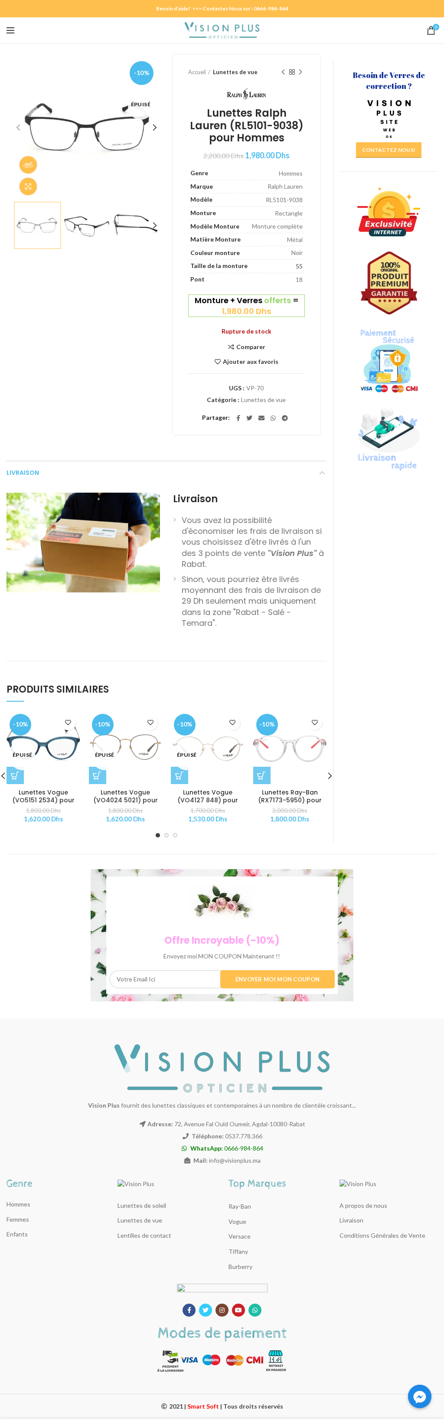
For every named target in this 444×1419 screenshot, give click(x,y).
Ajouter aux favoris (250, 362)
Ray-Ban (240, 1206)
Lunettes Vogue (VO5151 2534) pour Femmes (43, 800)
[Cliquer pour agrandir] (28, 186)
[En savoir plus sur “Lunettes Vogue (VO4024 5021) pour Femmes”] (97, 775)
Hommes (18, 1204)
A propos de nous (363, 1205)
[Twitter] (249, 418)
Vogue (237, 1221)
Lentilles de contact (144, 1235)
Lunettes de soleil (142, 1205)
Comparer (250, 347)
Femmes (18, 1219)
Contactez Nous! (389, 150)
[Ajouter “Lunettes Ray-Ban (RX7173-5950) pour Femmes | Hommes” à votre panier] (262, 775)
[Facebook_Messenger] (419, 1396)
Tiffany (238, 1251)
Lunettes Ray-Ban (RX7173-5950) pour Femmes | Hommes (290, 800)
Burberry (240, 1266)
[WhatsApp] (273, 418)
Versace (240, 1236)
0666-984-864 (226, 1148)
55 (299, 266)
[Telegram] (285, 418)
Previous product (283, 72)
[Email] (261, 418)
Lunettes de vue (235, 72)
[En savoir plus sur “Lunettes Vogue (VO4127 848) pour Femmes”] (179, 775)
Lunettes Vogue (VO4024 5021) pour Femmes (125, 800)
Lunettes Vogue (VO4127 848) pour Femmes (207, 800)
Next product (300, 72)
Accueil (197, 72)
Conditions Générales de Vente (382, 1235)
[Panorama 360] (28, 164)
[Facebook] (238, 418)
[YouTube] (238, 1310)
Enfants (17, 1234)
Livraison (23, 472)
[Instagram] (222, 1310)
